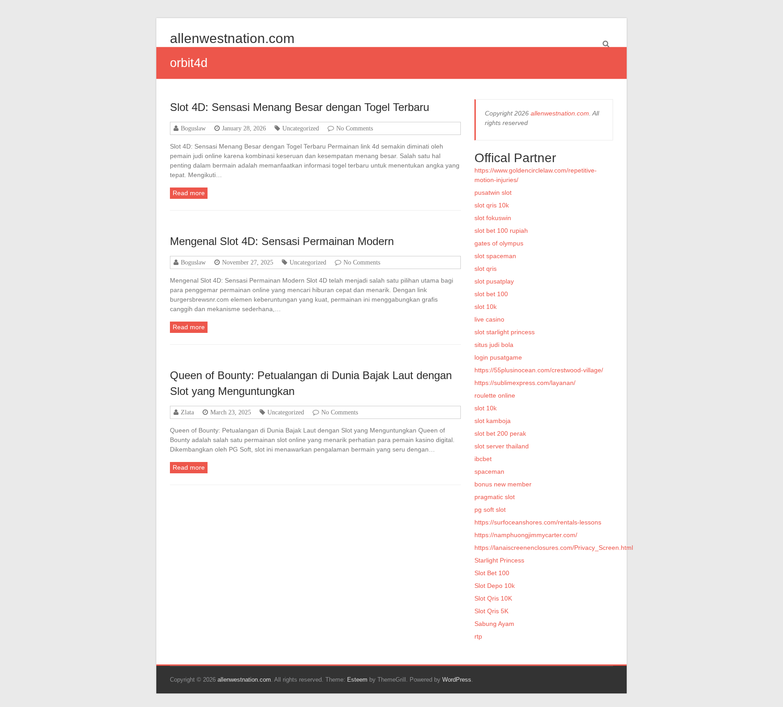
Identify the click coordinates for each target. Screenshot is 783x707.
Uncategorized (300, 128)
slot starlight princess (504, 332)
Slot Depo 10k (494, 585)
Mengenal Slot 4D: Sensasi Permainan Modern (282, 241)
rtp (478, 636)
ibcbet (483, 458)
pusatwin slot (493, 192)
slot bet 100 (491, 294)
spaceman (489, 471)
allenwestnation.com (232, 38)
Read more (189, 193)
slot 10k (485, 306)
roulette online (494, 395)
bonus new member (503, 484)
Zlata (187, 412)
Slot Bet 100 (491, 573)
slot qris (485, 268)
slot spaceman (495, 256)
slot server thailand (501, 446)
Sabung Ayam (494, 623)
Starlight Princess (499, 560)
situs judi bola (493, 344)
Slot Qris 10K (493, 598)
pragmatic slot (494, 496)
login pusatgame (498, 357)
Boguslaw (193, 128)
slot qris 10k (491, 205)
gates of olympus (498, 243)
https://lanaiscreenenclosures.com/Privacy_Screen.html (553, 547)
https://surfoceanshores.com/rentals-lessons (537, 522)
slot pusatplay (494, 281)
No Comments (354, 128)
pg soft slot (490, 509)
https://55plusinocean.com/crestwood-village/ (538, 370)
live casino (489, 319)
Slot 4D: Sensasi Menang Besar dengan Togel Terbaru (299, 107)
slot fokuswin (492, 217)
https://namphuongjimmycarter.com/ (525, 535)
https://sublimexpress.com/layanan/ (524, 382)
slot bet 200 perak (500, 433)
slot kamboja (492, 420)
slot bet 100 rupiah (501, 230)
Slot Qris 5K (491, 611)
